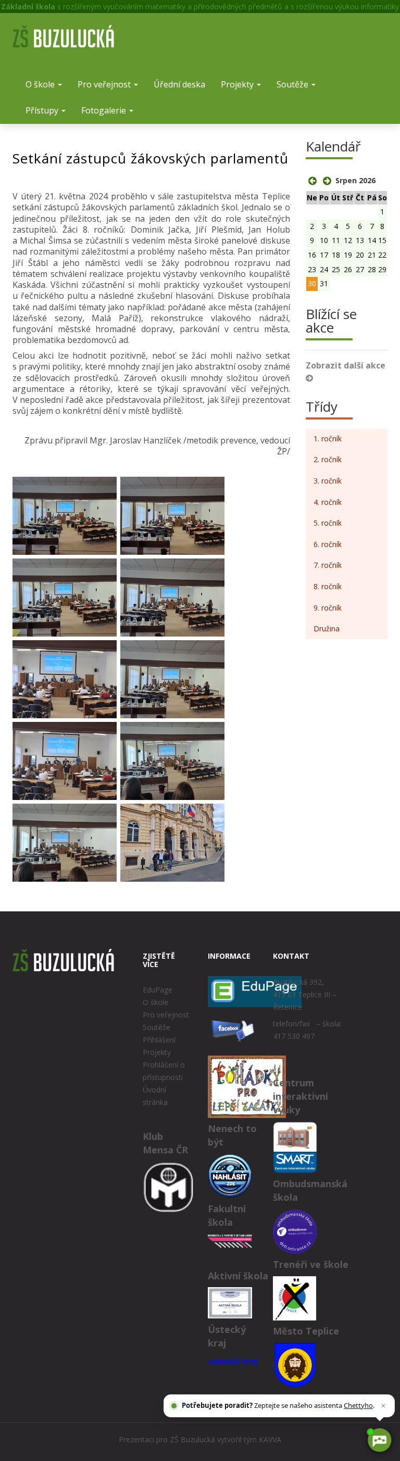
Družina (327, 628)
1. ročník (328, 438)
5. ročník (328, 523)
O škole (41, 84)
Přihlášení (159, 1040)
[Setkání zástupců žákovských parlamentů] (64, 516)
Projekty (238, 84)
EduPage (157, 990)
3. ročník (328, 481)
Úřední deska (179, 84)
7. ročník (328, 565)
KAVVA (270, 1439)
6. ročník (328, 544)
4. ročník (328, 502)
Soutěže (293, 84)
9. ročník (328, 608)
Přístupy (43, 110)
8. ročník (328, 586)
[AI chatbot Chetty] (379, 1440)
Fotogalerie (104, 110)
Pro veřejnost (105, 84)
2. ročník (328, 459)
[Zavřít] (383, 1406)
